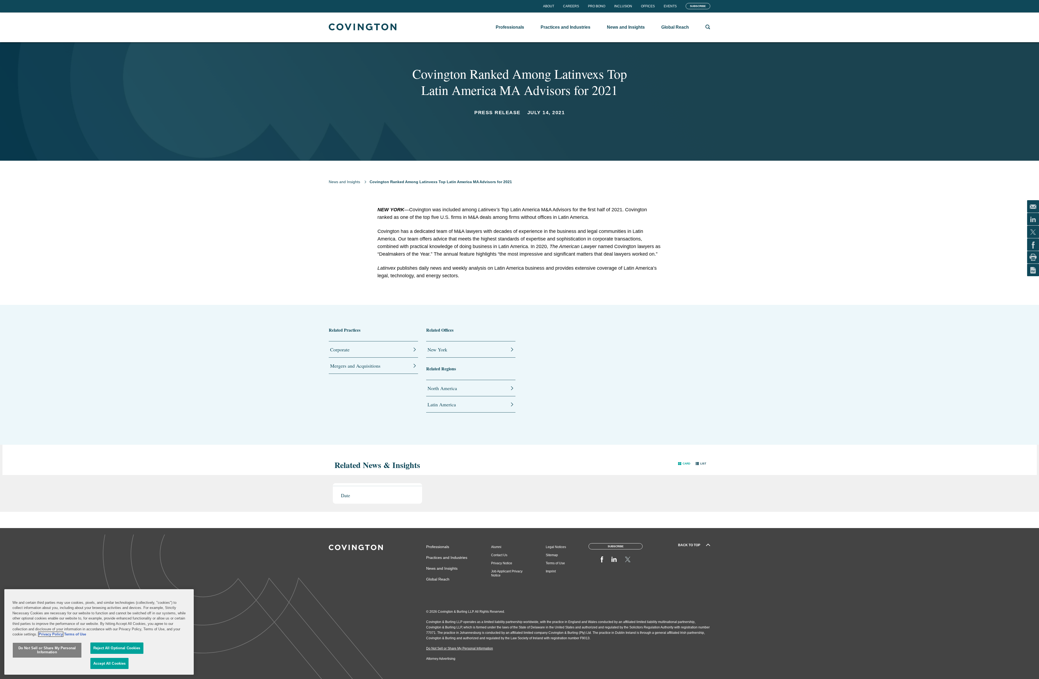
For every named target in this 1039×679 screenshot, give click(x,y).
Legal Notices (556, 547)
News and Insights (344, 182)
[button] (684, 463)
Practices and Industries (446, 557)
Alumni (496, 547)
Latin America (442, 404)
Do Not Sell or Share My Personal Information (47, 650)
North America (442, 388)
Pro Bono (596, 6)
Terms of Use (555, 563)
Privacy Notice (501, 563)
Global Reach (437, 579)
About (548, 6)
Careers (571, 6)
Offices (648, 6)
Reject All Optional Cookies (116, 648)
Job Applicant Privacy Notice (506, 573)
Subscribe (698, 6)
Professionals (437, 547)
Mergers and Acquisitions (355, 365)
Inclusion (623, 6)
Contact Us (499, 555)
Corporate (340, 349)
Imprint (551, 571)
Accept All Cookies (109, 663)
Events (670, 6)
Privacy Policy (51, 634)
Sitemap (552, 555)
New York (437, 349)
